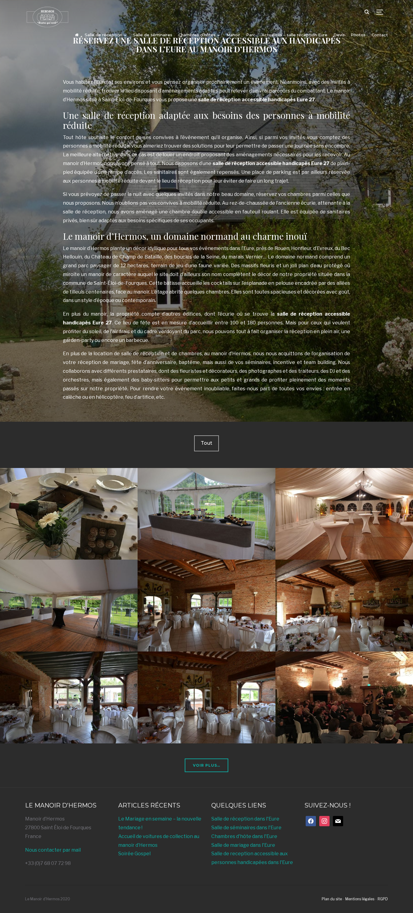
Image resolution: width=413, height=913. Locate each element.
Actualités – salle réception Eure (294, 34)
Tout (206, 443)
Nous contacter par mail (53, 850)
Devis (339, 34)
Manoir (233, 34)
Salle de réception (103, 34)
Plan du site (332, 899)
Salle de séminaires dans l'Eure (246, 827)
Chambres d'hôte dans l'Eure (244, 836)
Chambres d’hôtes (197, 34)
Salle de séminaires (152, 34)
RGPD (383, 899)
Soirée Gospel (134, 853)
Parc (250, 34)
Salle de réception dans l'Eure (245, 819)
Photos (358, 34)
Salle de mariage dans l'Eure (243, 845)
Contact (380, 34)
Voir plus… (206, 765)
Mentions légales (359, 899)
